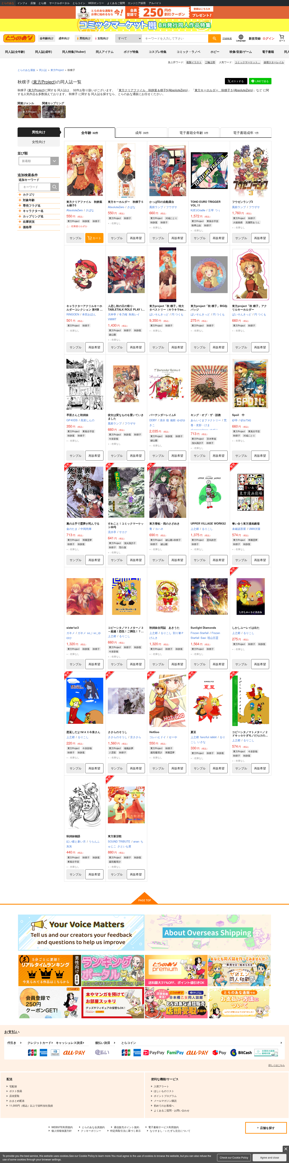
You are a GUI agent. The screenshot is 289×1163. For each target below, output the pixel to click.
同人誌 (43, 70)
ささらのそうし (117, 732)
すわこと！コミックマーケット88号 (126, 525)
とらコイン (79, 3)
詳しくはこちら (276, 1065)
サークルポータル (59, 3)
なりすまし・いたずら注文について (170, 1130)
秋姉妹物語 (73, 836)
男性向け (85, 38)
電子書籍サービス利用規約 (163, 1127)
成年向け (64, 38)
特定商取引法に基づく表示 (125, 1130)
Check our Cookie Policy (234, 1157)
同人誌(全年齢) (15, 51)
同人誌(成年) (43, 51)
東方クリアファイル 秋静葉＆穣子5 (143, 90)
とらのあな (7, 3)
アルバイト (155, 3)
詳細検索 (227, 38)
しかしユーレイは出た (246, 628)
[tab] (141, 132)
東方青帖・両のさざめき (164, 523)
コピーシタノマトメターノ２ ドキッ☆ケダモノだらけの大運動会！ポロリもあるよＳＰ (251, 735)
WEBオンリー (96, 3)
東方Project (44, 82)
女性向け (103, 38)
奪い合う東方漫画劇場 (246, 523)
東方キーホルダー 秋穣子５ (214, 90)
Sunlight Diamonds (203, 628)
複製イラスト (194, 62)
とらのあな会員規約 (93, 1127)
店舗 (33, 3)
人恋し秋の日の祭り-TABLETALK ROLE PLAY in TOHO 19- (126, 309)
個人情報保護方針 (61, 1130)
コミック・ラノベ (188, 51)
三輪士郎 (210, 62)
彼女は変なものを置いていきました (126, 416)
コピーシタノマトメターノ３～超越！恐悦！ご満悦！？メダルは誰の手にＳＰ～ (126, 631)
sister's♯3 (72, 628)
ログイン (268, 38)
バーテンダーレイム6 (162, 415)
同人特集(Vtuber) (74, 51)
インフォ (22, 3)
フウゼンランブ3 (242, 202)
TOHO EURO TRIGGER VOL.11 (205, 203)
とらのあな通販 (26, 70)
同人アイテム (105, 51)
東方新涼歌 (115, 836)
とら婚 (42, 3)
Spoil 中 (238, 415)
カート (96, 238)
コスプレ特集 (158, 51)
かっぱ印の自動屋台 (161, 202)
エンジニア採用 (137, 3)
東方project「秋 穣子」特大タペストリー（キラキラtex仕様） (167, 309)
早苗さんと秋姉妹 (77, 415)
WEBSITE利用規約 (62, 1127)
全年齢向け (47, 38)
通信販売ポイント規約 (126, 1127)
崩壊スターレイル (274, 62)
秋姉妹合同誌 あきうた (164, 628)
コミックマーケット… (247, 62)
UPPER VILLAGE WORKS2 (208, 523)
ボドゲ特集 (131, 51)
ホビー (215, 51)
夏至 (193, 732)
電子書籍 (268, 51)
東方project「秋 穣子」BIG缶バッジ (209, 307)
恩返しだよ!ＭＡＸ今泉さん (83, 732)
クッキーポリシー (91, 1130)
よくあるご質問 (116, 3)
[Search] (54, 187)
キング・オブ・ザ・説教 (206, 415)
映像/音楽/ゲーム (241, 51)
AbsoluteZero (178, 90)
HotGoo (154, 732)
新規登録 (255, 38)
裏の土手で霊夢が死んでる (82, 523)
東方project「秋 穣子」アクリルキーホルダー (249, 307)
